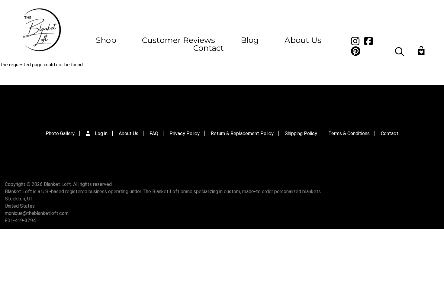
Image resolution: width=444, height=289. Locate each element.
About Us (303, 40)
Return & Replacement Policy (242, 133)
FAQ (154, 133)
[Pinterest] (235, 102)
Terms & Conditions (349, 133)
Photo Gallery (60, 133)
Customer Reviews (178, 40)
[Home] (41, 30)
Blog (250, 40)
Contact (208, 48)
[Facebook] (221, 102)
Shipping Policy (301, 133)
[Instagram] (208, 102)
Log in (101, 133)
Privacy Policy (184, 133)
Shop (106, 40)
